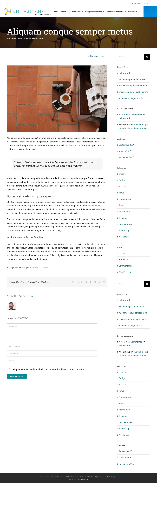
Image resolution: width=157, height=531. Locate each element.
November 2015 (126, 157)
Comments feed (126, 265)
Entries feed (124, 259)
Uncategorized (125, 224)
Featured (123, 186)
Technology (124, 211)
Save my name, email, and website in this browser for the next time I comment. (47, 369)
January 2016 (125, 151)
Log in (122, 253)
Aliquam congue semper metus (133, 85)
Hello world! (124, 73)
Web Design (124, 230)
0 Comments (43, 268)
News (121, 192)
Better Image (111, 477)
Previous (94, 55)
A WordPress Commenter (130, 114)
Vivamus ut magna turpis (131, 98)
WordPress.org (125, 272)
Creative (30, 268)
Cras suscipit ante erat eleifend (133, 91)
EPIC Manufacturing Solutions (78, 479)
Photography (125, 199)
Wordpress (124, 236)
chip (10, 268)
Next (103, 55)
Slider (121, 205)
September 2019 (127, 144)
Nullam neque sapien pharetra (133, 79)
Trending (123, 217)
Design (35, 268)
